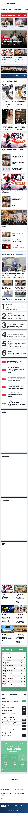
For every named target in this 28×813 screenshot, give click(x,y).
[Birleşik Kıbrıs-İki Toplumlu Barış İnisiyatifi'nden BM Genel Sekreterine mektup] (20, 629)
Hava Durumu (6, 789)
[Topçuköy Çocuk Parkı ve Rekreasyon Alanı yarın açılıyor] (7, 629)
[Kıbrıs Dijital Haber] (9, 3)
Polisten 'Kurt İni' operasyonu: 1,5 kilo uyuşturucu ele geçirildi (16, 335)
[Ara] (23, 4)
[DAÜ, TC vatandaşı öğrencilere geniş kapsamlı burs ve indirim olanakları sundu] (20, 589)
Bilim (4, 412)
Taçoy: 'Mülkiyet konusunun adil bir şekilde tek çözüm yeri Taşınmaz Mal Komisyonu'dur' (16, 307)
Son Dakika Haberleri (8, 799)
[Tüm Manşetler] (25, 254)
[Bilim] (25, 412)
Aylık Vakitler (6, 770)
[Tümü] (25, 81)
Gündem (4, 9)
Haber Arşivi (20, 799)
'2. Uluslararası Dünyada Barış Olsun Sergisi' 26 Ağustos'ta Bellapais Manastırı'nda (15, 326)
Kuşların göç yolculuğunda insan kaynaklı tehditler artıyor (16, 354)
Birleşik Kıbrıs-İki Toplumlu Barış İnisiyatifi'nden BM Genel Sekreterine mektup (16, 386)
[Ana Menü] (25, 4)
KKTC (10, 9)
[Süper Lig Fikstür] (25, 694)
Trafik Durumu (19, 789)
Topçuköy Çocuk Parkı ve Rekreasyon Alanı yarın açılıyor (15, 394)
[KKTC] (25, 544)
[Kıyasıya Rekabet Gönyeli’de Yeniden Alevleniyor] (7, 589)
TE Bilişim (18, 810)
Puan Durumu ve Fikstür (6, 794)
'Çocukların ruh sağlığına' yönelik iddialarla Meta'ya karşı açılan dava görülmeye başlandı (16, 345)
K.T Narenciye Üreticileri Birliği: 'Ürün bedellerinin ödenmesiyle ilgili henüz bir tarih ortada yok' (16, 317)
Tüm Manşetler (20, 793)
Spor (3, 594)
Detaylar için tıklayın (14, 688)
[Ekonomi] (25, 456)
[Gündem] (25, 500)
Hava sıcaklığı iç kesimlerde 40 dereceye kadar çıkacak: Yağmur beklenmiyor (16, 378)
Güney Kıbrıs (18, 9)
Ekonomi (5, 456)
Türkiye (25, 9)
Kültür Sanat (10, 322)
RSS (4, 805)
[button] (25, 69)
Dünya (9, 341)
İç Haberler (9, 304)
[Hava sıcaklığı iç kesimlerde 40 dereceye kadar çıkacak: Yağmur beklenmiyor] (7, 609)
